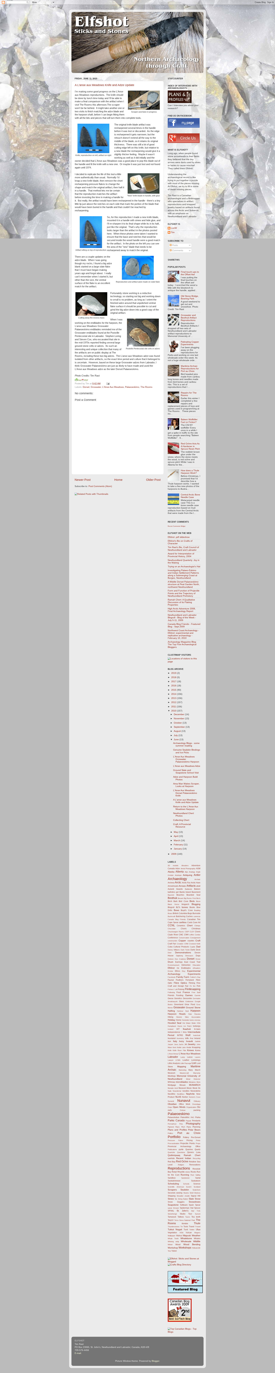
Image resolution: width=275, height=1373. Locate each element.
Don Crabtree (180, 959)
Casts (189, 922)
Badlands (188, 889)
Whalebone (186, 1238)
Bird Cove (183, 901)
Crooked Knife (194, 944)
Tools (185, 1226)
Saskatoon (195, 1181)
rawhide (171, 1158)
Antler (197, 874)
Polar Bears (194, 1130)
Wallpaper (171, 1236)
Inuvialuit (172, 1038)
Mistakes (192, 1082)
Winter (170, 1244)
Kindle (189, 1047)
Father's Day (195, 977)
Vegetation (172, 1233)
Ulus (198, 1229)
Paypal (188, 1121)
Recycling (196, 1158)
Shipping (172, 1196)
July (176, 735)
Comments (177, 250)
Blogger (155, 1361)
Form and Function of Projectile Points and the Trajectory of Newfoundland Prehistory (183, 593)
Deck (198, 950)
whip (177, 1241)
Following (171, 992)
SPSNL (171, 1211)
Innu (185, 1032)
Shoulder (180, 1196)
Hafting (171, 1011)
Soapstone (173, 1205)
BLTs (178, 907)
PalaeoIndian (173, 1117)
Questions (181, 1152)
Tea (193, 1217)
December (179, 714)
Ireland (197, 1038)
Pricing (190, 1140)
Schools (186, 1184)
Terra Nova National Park (184, 1220)
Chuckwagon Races (176, 932)
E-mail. (78, 1353)
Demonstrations (183, 952)
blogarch (185, 904)
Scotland (197, 1187)
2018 (174, 677)
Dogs (198, 956)
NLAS (178, 1097)
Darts (192, 950)
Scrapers (172, 1190)
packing (197, 1110)
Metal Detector (193, 1079)
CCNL (171, 925)
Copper (182, 940)
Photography (193, 1123)
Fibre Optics (180, 983)
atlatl (198, 886)
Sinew (171, 1199)
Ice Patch (187, 1026)
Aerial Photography (188, 868)
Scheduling (173, 1184)
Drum (170, 962)
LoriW (174, 228)
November (179, 718)
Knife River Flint (179, 1050)
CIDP (187, 932)
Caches (189, 916)
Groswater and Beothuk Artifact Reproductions (189, 317)
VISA (181, 1233)
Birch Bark (172, 901)
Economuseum (173, 965)
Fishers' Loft (172, 989)
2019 (174, 673)
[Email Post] (107, 383)
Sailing (197, 1175)
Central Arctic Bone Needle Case (190, 495)
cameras (197, 916)
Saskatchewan (174, 1181)
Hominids (185, 1020)
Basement (196, 892)
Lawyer (170, 1060)
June (176, 739)
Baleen (197, 889)
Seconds (171, 1193)
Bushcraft (171, 916)
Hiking (170, 1017)
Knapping (196, 1047)
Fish (198, 986)
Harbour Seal (183, 1011)
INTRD (180, 1035)
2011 (174, 706)
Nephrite (190, 1094)
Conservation (184, 938)
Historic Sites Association (188, 1017)
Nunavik (171, 1101)
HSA (198, 1023)
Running (185, 1175)
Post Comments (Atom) (100, 486)
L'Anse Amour (173, 1054)
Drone (198, 959)
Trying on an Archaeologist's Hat (184, 566)
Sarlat (197, 1178)
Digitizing (179, 956)
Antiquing (187, 875)
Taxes (187, 1217)
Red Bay (171, 1162)
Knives (190, 1050)
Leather (186, 1060)
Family (179, 977)
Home (118, 479)
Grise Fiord (190, 1004)
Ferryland (190, 980)
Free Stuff (196, 992)
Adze (177, 868)
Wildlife (196, 1241)
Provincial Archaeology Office (184, 1146)
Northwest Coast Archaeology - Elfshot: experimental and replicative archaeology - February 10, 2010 (183, 634)
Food (178, 992)
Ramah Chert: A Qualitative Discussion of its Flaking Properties (181, 602)
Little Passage (185, 1063)
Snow (197, 1199)
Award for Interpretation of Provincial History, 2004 (181, 554)
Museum (182, 1088)
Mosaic (183, 1085)
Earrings (179, 962)
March (177, 840)
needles (185, 1091)
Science (196, 1184)
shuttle (187, 1196)
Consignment (195, 938)
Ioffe (187, 1038)
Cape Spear (173, 922)
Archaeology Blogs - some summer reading (186, 744)
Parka (197, 1117)
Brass (170, 913)
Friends (171, 995)
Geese (170, 998)
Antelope (178, 875)
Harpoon (195, 1010)
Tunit (186, 1229)
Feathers (179, 980)
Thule (197, 1223)
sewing (179, 1193)
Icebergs (196, 1026)
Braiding (197, 910)
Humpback (172, 1026)
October (178, 723)
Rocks (193, 1172)
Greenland (178, 1004)
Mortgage (172, 1085)
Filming (192, 983)
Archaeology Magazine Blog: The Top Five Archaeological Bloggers (182, 644)
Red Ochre (182, 1161)
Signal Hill (195, 1196)
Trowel (197, 1227)
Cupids (192, 947)
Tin (181, 1227)
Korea (197, 1050)
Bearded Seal (193, 895)
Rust (192, 1175)
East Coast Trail (192, 962)
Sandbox (172, 1178)
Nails (170, 1091)
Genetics (178, 998)
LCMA (178, 1060)
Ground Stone (193, 1007)
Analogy (192, 872)
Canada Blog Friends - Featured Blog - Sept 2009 (184, 625)
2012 (174, 702)
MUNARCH (194, 1085)
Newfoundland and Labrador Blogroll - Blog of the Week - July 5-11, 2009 (182, 617)
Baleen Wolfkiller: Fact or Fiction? (189, 420)
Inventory (180, 1038)
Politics (170, 1133)
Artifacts (191, 885)
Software (184, 1205)
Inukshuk (196, 1035)
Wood (177, 1244)
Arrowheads (173, 886)
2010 (174, 711)
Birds (192, 901)
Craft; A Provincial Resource (182, 825)
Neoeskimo (195, 1091)
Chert (190, 925)
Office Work (184, 1104)
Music (189, 1088)
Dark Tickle (185, 950)
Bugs (190, 913)
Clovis (197, 932)
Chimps (197, 926)
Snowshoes (194, 1202)
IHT (178, 1029)
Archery (171, 883)
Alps (186, 872)
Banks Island (185, 892)
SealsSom (196, 1190)
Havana (197, 1014)
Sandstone (185, 1178)
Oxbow (182, 1110)
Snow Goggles (176, 1202)
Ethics (177, 971)
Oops (170, 1107)
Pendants (196, 1121)
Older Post (153, 479)
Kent (174, 1047)
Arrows (182, 886)
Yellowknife (196, 1248)
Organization (191, 1107)
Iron (169, 1041)
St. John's (183, 1211)
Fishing (181, 989)
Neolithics (180, 1094)
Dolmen (171, 959)
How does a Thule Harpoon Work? (190, 471)
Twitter (191, 1230)
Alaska (171, 872)
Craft (197, 940)
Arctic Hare (195, 883)
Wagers (197, 1233)
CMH (186, 935)
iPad (191, 1038)
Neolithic (171, 1094)
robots (187, 1172)
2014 (174, 694)
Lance (190, 1057)
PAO (192, 1117)
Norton (185, 1097)
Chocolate (172, 929)
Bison (198, 901)
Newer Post (83, 479)
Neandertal (177, 1091)
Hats (190, 1014)
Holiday (171, 1020)
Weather (196, 1235)
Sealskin (184, 1190)
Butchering (180, 916)
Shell (191, 1193)
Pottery (186, 1137)
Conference (173, 938)
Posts (175, 245)
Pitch (183, 1127)
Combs (197, 935)
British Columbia (180, 913)
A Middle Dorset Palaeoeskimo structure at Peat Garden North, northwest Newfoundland (184, 584)
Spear (197, 1205)
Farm (186, 977)
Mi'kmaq (171, 1082)
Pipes (177, 1127)
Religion (181, 1165)
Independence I (175, 1032)
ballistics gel (173, 892)
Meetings (172, 1076)
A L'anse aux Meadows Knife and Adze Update (104, 85)
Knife (170, 1050)
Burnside (196, 913)
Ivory (181, 1041)
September (180, 727)
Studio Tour (186, 1214)
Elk (178, 968)
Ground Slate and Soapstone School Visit (186, 771)
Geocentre (187, 998)
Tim (173, 232)
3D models (173, 865)
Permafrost (172, 1124)
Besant (180, 898)
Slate (191, 1199)
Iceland (170, 1029)
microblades (182, 1082)
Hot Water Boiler (189, 1023)
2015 (174, 690)
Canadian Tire (194, 919)
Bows (176, 910)
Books (192, 907)
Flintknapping (192, 989)
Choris (184, 929)
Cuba (170, 947)
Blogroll (171, 907)
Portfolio (174, 1137)
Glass (181, 1001)
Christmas (196, 929)
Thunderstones (174, 1227)
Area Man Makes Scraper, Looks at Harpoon (186, 785)
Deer (170, 953)
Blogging (196, 904)
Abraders (185, 865)
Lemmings (195, 1060)
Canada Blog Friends (177, 919)
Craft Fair (172, 944)
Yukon (174, 1251)
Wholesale (186, 1241)
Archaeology (177, 879)
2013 (174, 698)
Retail (174, 1172)
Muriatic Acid (173, 1088)
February (179, 844)
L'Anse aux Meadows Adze (186, 766)
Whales (197, 1238)
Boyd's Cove (187, 910)
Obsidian (172, 1104)
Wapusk (187, 1235)
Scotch (188, 1187)
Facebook (172, 977)
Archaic (197, 879)
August (177, 731)
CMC (181, 935)
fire (194, 986)
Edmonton (186, 965)
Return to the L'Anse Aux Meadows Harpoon (185, 807)
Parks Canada (176, 1120)
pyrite (181, 1149)
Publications (172, 1149)
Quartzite (171, 1152)
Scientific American (176, 1187)
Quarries (189, 1149)
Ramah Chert (192, 1155)
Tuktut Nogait (175, 1229)
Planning (196, 1127)
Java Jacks (179, 1044)
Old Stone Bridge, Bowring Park (190, 297)
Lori (194, 1063)
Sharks (186, 1193)
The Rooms (146, 387)
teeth (198, 1217)
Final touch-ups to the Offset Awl (190, 273)
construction (172, 941)
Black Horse (173, 904)
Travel (191, 1226)
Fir (191, 986)
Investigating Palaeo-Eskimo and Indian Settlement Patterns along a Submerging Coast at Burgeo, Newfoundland (183, 574)
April (176, 836)
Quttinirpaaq (174, 1155)
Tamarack (172, 1217)
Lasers (197, 1057)
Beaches (180, 895)
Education (196, 965)
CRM (186, 944)
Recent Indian (183, 1158)
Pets (181, 1124)
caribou (183, 922)
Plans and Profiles (177, 1130)
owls (170, 1110)
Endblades (186, 968)
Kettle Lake (181, 1047)
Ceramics (181, 926)
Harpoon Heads (177, 1014)
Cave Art (196, 922)
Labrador (173, 1056)
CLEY (192, 932)
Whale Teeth (173, 1238)
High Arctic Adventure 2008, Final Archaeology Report (182, 609)
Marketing (182, 1070)
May (176, 832)
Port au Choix (188, 1133)
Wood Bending (191, 1244)
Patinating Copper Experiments (190, 343)
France (186, 992)
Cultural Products (181, 947)
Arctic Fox (186, 883)
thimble (185, 1223)
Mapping (181, 1066)
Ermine (170, 971)
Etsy (183, 971)
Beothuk (172, 898)
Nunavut (183, 1101)
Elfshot (171, 968)
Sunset (197, 1214)
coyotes (190, 941)
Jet (185, 1044)
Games (189, 995)
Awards (179, 889)
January (178, 849)
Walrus (179, 1236)
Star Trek (196, 1211)
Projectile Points (187, 1143)
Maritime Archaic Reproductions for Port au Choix (190, 368)
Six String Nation (181, 1199)
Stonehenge (172, 1214)
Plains (189, 1127)
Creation (180, 944)
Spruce (197, 1208)
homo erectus (195, 1020)
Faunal (171, 980)
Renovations (194, 1165)
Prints (198, 1140)
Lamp (182, 1057)
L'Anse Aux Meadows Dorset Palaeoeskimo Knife (185, 793)
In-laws (197, 1029)
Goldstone (189, 1001)
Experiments (194, 974)
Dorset (86, 387)
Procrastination (173, 1143)
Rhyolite (181, 1172)
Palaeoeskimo (132, 387)
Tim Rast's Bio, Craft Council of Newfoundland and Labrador (183, 548)
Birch (198, 898)
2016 (174, 685)
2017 (174, 681)
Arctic (178, 882)
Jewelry (191, 1044)
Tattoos (181, 1217)
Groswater (96, 387)
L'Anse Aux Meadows (113, 387)
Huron (179, 1026)
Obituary (197, 1101)
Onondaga (196, 1104)
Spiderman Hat (186, 1208)
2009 (174, 854)
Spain (191, 1205)
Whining (171, 1241)
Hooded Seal (174, 1023)
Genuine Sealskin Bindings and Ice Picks (186, 751)
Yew (169, 1251)
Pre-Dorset (195, 1137)
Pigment (171, 1127)
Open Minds (179, 1107)
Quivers (190, 1152)
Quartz (197, 1149)
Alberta (180, 871)
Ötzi (198, 1107)
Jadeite (197, 1041)
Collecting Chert (181, 820)
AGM (198, 868)
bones (185, 907)
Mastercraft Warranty (190, 1073)
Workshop (173, 1248)
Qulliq (198, 1152)
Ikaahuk (187, 1029)
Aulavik (171, 889)
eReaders (196, 968)
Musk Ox (196, 1088)
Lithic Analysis (174, 1063)
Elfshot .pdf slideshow (179, 537)
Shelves (197, 1193)
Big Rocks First (190, 898)
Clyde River (173, 935)
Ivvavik (189, 1041)
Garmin (197, 995)
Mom (198, 1082)
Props (198, 1143)
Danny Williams (174, 950)
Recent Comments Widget (176, 526)
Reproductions (179, 1168)
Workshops (185, 1247)
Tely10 (170, 1220)
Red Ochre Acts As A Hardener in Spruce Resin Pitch (190, 446)
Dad (198, 946)
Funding (179, 995)
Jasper (170, 1044)
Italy (175, 1041)
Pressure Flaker (175, 1140)
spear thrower (173, 1208)
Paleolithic (185, 1117)
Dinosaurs (189, 956)
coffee (191, 935)
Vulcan (189, 1233)
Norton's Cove (195, 1097)
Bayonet (171, 895)
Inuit (188, 1035)
